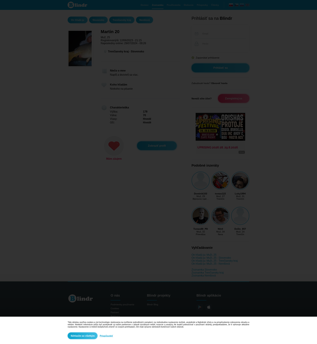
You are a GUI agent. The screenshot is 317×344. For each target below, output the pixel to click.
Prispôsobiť (106, 335)
